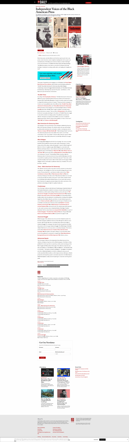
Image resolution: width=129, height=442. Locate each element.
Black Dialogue (40, 266)
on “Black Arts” (55, 150)
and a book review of (50, 195)
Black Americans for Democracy (51, 265)
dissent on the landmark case (45, 213)
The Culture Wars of (83, 131)
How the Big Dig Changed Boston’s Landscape (82, 127)
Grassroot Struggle (51, 266)
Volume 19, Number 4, (46, 201)
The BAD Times (57, 266)
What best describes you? (60, 351)
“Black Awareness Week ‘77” (58, 174)
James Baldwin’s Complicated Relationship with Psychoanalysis (62, 402)
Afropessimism (61, 111)
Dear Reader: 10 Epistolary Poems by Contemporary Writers (63, 380)
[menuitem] (88, 3)
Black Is (39, 120)
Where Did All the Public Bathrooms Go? (83, 123)
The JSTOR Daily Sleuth (57, 430)
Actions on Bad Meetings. (50, 120)
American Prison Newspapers (58, 432)
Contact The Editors (56, 427)
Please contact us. (41, 262)
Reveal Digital (79, 76)
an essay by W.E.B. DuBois (59, 210)
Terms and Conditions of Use (46, 436)
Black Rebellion (52, 131)
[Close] (127, 439)
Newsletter (88, 2)
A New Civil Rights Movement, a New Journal (83, 99)
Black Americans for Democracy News (62, 265)
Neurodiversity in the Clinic (80, 375)
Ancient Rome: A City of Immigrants (82, 124)
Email (40, 351)
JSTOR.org (39, 436)
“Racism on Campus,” (42, 131)
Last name (57, 347)
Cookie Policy (59, 436)
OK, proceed (102, 439)
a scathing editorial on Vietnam (59, 152)
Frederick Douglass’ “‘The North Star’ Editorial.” (48, 211)
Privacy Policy (54, 436)
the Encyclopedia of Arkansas (49, 96)
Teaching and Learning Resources (44, 432)
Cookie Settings (65, 436)
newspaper (44, 265)
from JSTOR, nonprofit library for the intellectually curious (59, 3)
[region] (64, 439)
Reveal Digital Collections (40, 6)
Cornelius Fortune (42, 53)
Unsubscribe (40, 430)
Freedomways (45, 266)
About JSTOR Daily (41, 427)
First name (41, 347)
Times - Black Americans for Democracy (46, 305)
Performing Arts (44, 377)
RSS (38, 433)
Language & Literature (61, 377)
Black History (40, 265)
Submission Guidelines (57, 429)
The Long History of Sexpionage (81, 128)
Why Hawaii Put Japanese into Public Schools (81, 369)
